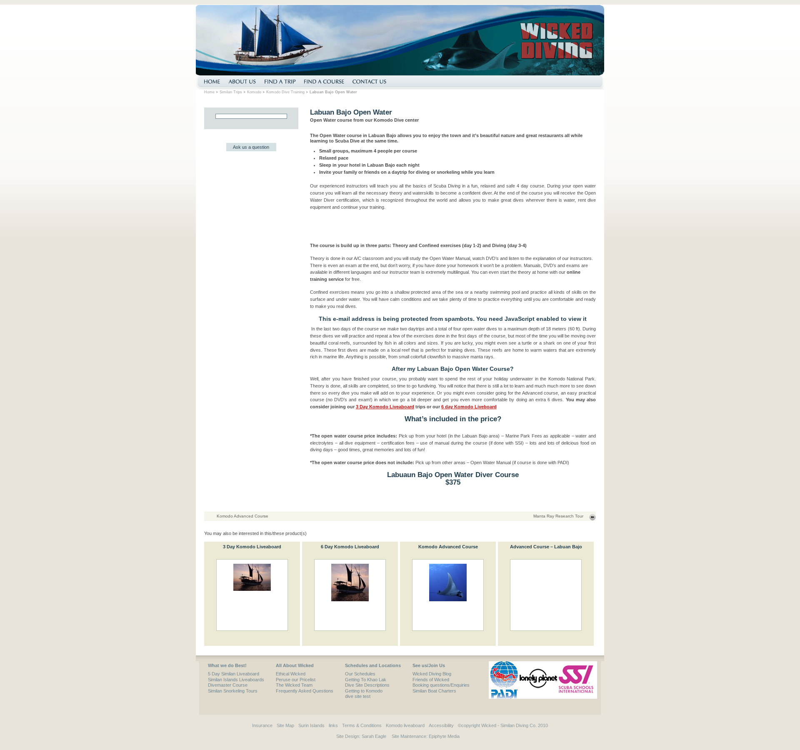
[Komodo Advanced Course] (448, 595)
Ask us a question (251, 147)
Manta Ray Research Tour (558, 516)
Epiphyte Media (444, 736)
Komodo (254, 92)
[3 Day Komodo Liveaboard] (252, 595)
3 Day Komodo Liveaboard (385, 406)
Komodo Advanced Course (242, 516)
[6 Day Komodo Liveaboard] (350, 595)
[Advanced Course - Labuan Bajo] (546, 595)
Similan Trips (231, 92)
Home (209, 92)
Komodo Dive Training (285, 92)
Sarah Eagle (374, 736)
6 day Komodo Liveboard (469, 406)
